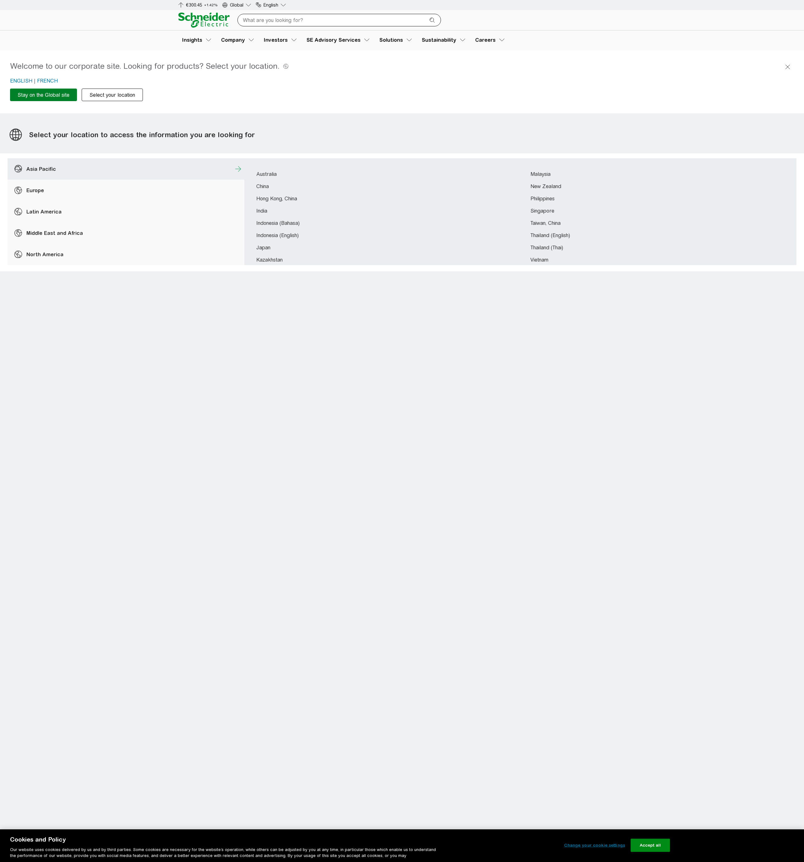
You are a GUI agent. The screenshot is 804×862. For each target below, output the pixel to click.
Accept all (650, 845)
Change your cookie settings (594, 845)
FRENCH (47, 81)
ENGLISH (21, 81)
